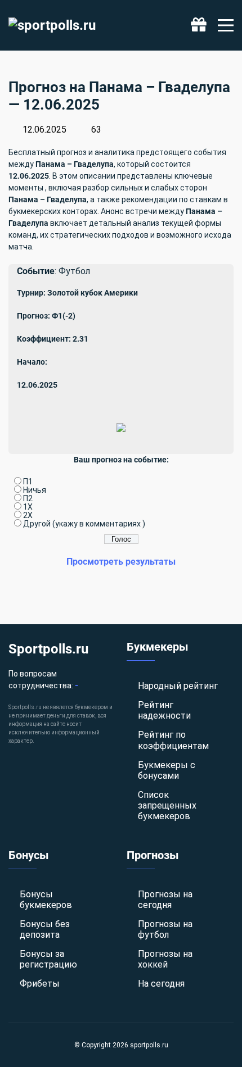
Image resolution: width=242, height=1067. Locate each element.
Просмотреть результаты (121, 561)
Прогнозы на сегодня (165, 899)
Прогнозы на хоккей (165, 959)
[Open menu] (226, 25)
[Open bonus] (199, 25)
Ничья (34, 489)
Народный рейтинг (178, 685)
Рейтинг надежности (164, 710)
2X (28, 515)
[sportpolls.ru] (52, 25)
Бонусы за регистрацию (48, 959)
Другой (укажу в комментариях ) (84, 523)
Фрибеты (40, 983)
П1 (28, 481)
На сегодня (161, 983)
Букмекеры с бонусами (166, 770)
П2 (28, 498)
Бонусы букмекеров (46, 899)
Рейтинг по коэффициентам (173, 740)
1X (28, 506)
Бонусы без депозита (45, 929)
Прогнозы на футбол (165, 929)
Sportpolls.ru (48, 649)
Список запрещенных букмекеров (167, 805)
